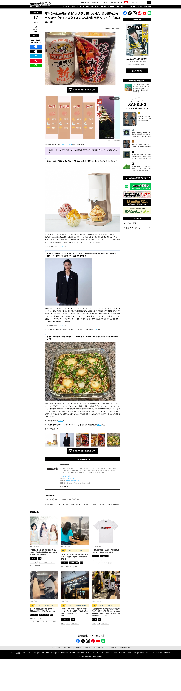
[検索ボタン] (149, 2)
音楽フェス (37, 565)
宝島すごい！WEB (143, 653)
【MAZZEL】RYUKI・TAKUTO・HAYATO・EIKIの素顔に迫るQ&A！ (141, 145)
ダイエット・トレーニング (37, 622)
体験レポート (69, 567)
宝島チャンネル (27, 653)
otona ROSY (80, 653)
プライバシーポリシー (100, 648)
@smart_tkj (71, 478)
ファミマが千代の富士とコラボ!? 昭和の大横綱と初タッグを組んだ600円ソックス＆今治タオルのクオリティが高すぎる (141, 156)
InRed (34, 653)
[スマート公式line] (149, 14)
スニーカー (80, 6)
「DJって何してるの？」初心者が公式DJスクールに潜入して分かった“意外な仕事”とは (74, 556)
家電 (74, 499)
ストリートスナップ (117, 2)
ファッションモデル (51, 622)
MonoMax (109, 653)
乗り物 (103, 6)
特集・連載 (147, 6)
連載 (81, 563)
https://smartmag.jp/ (72, 481)
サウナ (51, 499)
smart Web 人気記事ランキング (137, 178)
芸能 (91, 6)
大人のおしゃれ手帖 (43, 653)
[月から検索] (137, 228)
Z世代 (62, 567)
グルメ (97, 6)
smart (115, 653)
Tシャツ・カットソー (97, 560)
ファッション (66, 6)
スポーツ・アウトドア (135, 6)
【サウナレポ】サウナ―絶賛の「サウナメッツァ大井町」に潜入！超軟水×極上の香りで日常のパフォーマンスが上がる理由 (74, 612)
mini (57, 653)
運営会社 (78, 648)
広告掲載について (125, 648)
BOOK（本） (33, 619)
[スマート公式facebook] (125, 14)
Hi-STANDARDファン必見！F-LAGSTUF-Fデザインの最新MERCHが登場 (106, 551)
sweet (52, 653)
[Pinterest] (36, 61)
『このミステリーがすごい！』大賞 (160, 653)
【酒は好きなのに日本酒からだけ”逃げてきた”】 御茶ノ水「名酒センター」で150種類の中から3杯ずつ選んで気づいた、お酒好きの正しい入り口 (106, 612)
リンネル (72, 653)
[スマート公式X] (130, 14)
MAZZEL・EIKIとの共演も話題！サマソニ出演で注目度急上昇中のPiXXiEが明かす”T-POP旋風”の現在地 (83, 151)
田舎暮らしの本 (132, 653)
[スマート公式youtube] (144, 14)
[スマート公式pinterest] (140, 14)
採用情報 (87, 648)
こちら (60, 246)
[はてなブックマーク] (36, 56)
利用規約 (113, 648)
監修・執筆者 (68, 648)
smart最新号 (85, 2)
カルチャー (111, 6)
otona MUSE (95, 653)
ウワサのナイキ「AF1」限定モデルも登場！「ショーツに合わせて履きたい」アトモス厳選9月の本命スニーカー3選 (141, 168)
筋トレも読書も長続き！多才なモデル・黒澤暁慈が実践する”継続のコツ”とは (43, 610)
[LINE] (36, 65)
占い (87, 6)
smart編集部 (116, 28)
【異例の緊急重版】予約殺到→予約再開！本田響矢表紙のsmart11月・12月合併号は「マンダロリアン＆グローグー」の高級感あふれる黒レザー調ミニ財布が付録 (141, 135)
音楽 (78, 499)
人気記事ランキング (66, 499)
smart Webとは (55, 648)
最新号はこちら (137, 71)
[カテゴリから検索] (137, 223)
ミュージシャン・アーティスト (47, 562)
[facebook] (36, 47)
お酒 (46, 499)
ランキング (104, 2)
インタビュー (33, 562)
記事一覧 (95, 2)
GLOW (102, 653)
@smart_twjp (66, 476)
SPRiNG (88, 653)
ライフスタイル (121, 6)
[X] (36, 51)
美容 (73, 6)
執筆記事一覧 (64, 486)
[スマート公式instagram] (135, 14)
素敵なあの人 (64, 653)
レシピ (57, 499)
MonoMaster (122, 653)
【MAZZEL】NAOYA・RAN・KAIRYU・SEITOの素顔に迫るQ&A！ (144, 118)
